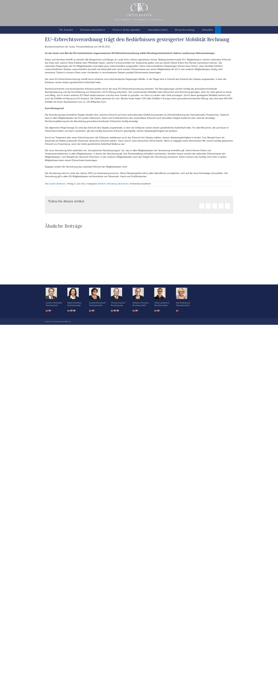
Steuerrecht (123, 184)
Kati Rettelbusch (183, 303)
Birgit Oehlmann (74, 303)
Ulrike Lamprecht (161, 303)
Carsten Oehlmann (57, 184)
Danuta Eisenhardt (97, 303)
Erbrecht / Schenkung (107, 184)
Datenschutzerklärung (62, 321)
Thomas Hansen (118, 303)
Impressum (49, 321)
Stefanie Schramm (141, 303)
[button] (218, 30)
